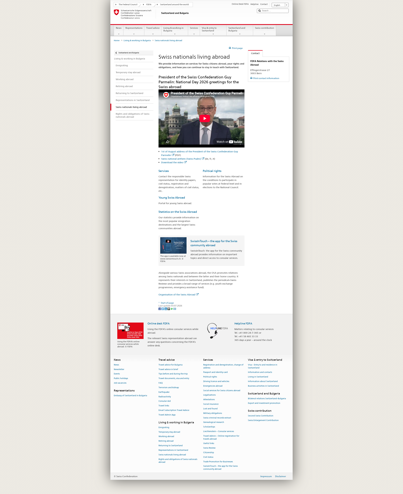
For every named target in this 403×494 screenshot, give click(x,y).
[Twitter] (163, 308)
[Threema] (168, 308)
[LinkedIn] (166, 308)
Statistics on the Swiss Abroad (178, 211)
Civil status (208, 457)
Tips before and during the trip (173, 374)
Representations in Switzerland (173, 450)
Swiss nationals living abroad (172, 454)
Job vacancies (120, 383)
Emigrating (164, 427)
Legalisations (209, 395)
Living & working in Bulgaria (173, 29)
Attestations (209, 399)
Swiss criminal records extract (217, 418)
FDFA (148, 4)
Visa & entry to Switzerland (209, 29)
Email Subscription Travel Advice (174, 410)
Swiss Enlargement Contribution (263, 420)
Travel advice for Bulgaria (170, 365)
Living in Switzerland (258, 377)
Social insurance (211, 404)
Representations (133, 28)
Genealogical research (213, 422)
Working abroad (166, 436)
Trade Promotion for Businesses (218, 461)
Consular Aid (165, 401)
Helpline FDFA (243, 323)
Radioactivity (165, 396)
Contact (254, 53)
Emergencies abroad (212, 386)
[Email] (174, 308)
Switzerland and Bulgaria (236, 29)
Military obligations (212, 413)
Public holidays (121, 378)
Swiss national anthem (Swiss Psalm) (181, 158)
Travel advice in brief (168, 369)
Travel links (164, 405)
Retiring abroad (166, 441)
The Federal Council (128, 4)
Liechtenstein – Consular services (218, 431)
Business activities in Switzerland (263, 386)
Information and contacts (260, 372)
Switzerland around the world (174, 4)
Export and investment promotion (264, 403)
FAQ (161, 383)
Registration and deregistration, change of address (223, 366)
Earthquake (164, 392)
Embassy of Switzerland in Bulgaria (130, 395)
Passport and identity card (215, 372)
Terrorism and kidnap (169, 387)
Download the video (172, 162)
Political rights (212, 171)
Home (116, 40)
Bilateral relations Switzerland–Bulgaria (267, 398)
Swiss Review (209, 448)
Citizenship (208, 452)
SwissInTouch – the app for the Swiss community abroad (220, 467)
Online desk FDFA (159, 323)
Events (117, 374)
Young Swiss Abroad (172, 197)
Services (194, 28)
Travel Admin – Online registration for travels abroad (221, 437)
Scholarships (209, 427)
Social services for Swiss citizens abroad (221, 390)
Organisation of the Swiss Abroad (177, 294)
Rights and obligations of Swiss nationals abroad (178, 460)
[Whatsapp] (171, 308)
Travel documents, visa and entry (174, 378)
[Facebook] (160, 308)
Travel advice (153, 28)
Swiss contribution (264, 28)
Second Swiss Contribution (260, 416)
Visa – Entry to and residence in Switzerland (262, 366)
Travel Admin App (167, 415)
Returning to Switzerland (171, 445)
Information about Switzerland (263, 381)
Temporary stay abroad (169, 432)
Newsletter (119, 369)
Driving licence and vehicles (216, 381)
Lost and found (210, 408)
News (119, 28)
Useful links (208, 443)
